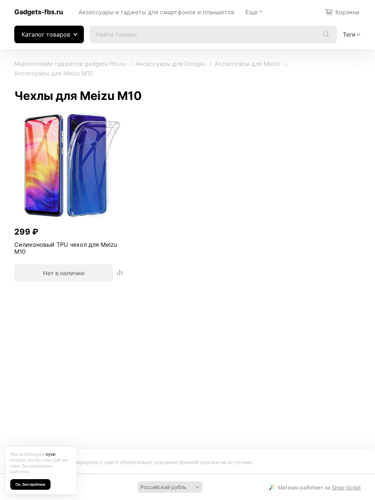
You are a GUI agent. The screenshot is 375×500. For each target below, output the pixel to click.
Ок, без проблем (30, 484)
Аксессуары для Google (170, 64)
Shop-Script (346, 487)
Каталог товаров (46, 34)
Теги (349, 34)
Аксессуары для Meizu (247, 64)
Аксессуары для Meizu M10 (53, 73)
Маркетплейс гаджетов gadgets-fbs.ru (70, 64)
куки (50, 454)
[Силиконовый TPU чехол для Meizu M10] (69, 167)
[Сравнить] (120, 273)
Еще (251, 12)
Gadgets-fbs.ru (38, 12)
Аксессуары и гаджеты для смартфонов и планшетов (156, 12)
